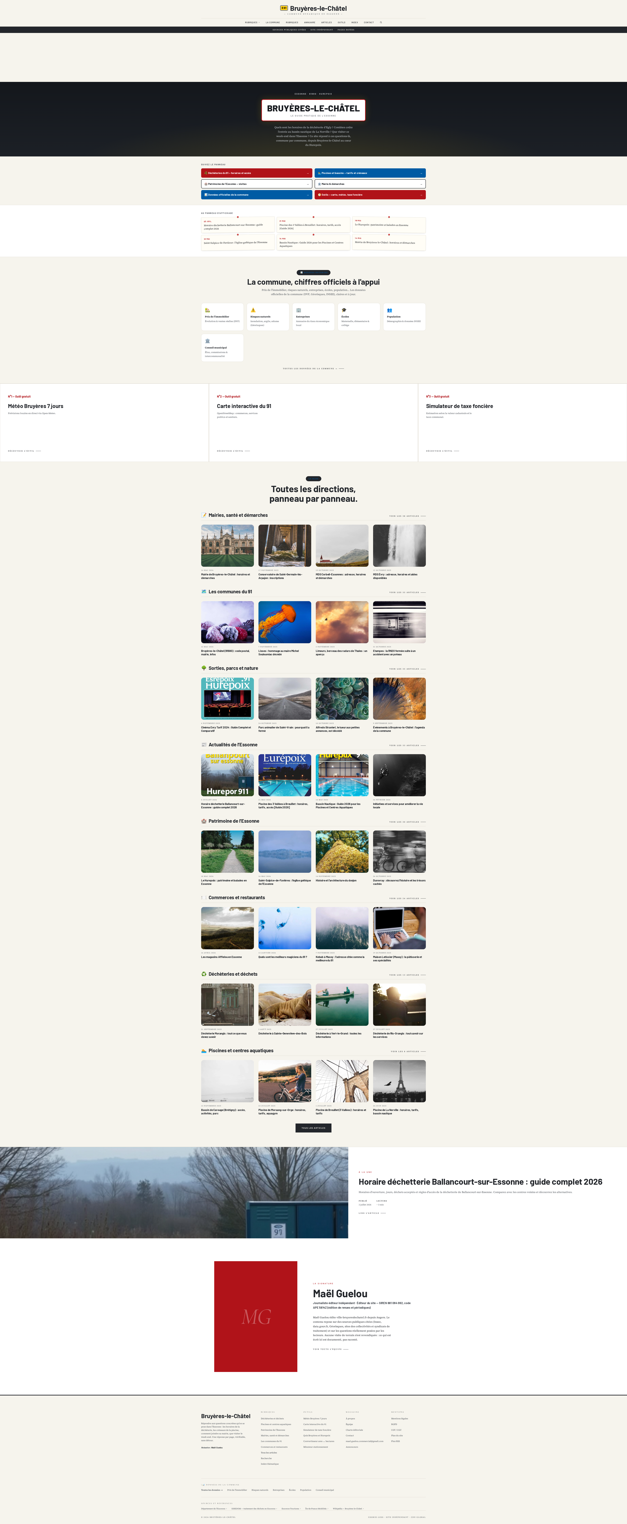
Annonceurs (352, 1447)
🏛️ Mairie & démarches (331, 183)
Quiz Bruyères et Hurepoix (316, 1435)
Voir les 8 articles (405, 1051)
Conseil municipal (325, 1490)
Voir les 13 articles (404, 975)
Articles (326, 22)
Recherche (266, 1458)
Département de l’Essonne (214, 1508)
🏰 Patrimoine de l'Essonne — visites (225, 183)
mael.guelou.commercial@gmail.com (364, 1441)
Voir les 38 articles (404, 516)
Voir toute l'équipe (327, 1349)
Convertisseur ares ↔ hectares (318, 1441)
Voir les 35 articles (404, 592)
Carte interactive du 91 (314, 1424)
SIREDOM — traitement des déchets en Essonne (254, 1508)
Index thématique (270, 1463)
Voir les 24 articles (404, 898)
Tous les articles (314, 1128)
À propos (350, 1418)
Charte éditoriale (354, 1430)
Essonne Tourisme (291, 1508)
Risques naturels (260, 1490)
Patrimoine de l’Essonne (273, 1430)
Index (354, 22)
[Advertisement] (313, 57)
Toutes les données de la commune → (310, 368)
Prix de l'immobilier (237, 1490)
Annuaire (309, 22)
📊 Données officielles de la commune (226, 194)
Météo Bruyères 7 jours (315, 1418)
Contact (369, 22)
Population (305, 1490)
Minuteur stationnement (315, 1447)
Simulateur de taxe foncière (317, 1430)
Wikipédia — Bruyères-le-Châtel (348, 1508)
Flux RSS (395, 1441)
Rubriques (251, 22)
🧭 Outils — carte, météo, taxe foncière (340, 194)
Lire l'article (369, 1213)
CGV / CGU (396, 1430)
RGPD (394, 1424)
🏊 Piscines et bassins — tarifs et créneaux (342, 172)
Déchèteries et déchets (272, 1418)
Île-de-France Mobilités (316, 1508)
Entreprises (278, 1490)
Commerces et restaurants (274, 1447)
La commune (273, 22)
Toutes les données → (212, 1490)
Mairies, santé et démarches (275, 1435)
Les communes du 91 (271, 1441)
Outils (342, 22)
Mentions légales (399, 1418)
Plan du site (397, 1435)
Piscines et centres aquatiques (276, 1424)
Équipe (349, 1424)
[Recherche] (381, 22)
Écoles (292, 1490)
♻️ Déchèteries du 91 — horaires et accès (227, 172)
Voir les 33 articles (404, 745)
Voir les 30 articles (404, 822)
